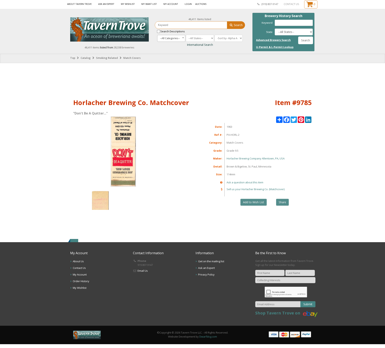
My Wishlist (128, 3)
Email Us (143, 270)
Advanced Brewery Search (273, 40)
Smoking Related (107, 58)
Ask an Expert (106, 3)
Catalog (86, 58)
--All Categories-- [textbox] (170, 38)
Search (238, 25)
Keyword (267, 22)
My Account (170, 3)
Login (188, 3)
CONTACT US (291, 4)
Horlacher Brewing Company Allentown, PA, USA (256, 158)
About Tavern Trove (79, 3)
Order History (81, 281)
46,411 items (92, 47)
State (269, 32)
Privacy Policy (206, 274)
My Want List (149, 3)
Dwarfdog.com (208, 336)
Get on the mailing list (211, 261)
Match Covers (132, 58)
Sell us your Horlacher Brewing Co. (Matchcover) (256, 189)
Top (72, 58)
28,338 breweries (124, 47)
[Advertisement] (192, 80)
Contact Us (79, 268)
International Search (200, 45)
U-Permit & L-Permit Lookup (275, 47)
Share (282, 202)
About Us (78, 261)
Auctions (200, 3)
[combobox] (171, 38)
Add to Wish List (253, 202)
